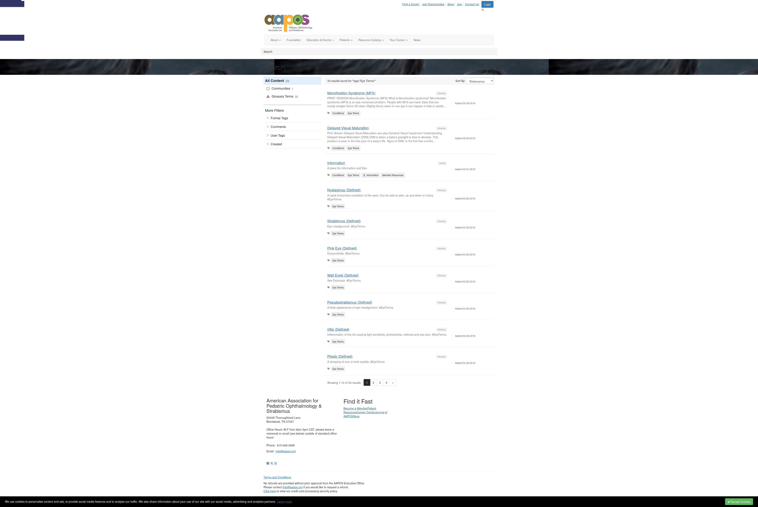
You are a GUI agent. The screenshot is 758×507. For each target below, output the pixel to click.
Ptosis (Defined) (340, 356)
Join (459, 4)
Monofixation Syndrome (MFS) (351, 92)
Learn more (284, 501)
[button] (276, 40)
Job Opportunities (433, 4)
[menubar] (441, 3)
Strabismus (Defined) (344, 220)
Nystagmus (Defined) (344, 189)
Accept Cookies (740, 502)
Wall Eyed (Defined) (343, 275)
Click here (270, 491)
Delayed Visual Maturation (348, 127)
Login (487, 4)
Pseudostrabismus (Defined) (349, 302)
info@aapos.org (286, 451)
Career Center (366, 412)
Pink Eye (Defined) (342, 248)
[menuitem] (412, 3)
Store (450, 4)
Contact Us (472, 4)
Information (336, 162)
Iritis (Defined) (338, 329)
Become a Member (355, 408)
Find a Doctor (410, 4)
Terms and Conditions (277, 477)
